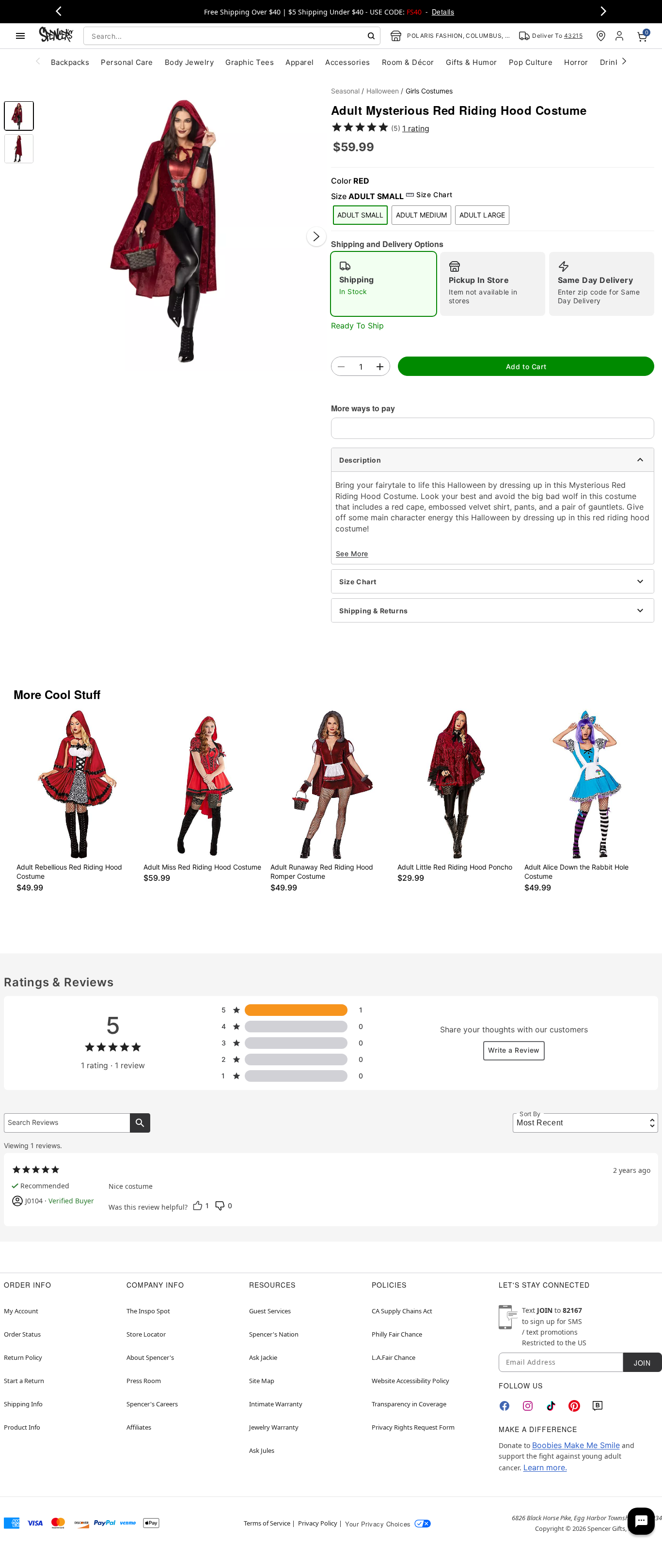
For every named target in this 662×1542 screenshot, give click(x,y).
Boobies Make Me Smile (576, 1445)
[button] (182, 226)
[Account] (620, 36)
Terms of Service (267, 1523)
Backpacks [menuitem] (70, 62)
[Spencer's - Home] (56, 36)
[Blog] (597, 1406)
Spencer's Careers (152, 1404)
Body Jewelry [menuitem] (189, 62)
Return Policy (23, 1357)
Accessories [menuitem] (347, 62)
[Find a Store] (601, 36)
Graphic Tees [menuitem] (249, 62)
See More (352, 553)
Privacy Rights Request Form (413, 1427)
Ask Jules (261, 1450)
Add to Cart (526, 366)
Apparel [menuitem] (299, 62)
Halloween (382, 91)
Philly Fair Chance (397, 1334)
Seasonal (345, 91)
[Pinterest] (574, 1406)
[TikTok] (551, 1406)
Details (443, 11)
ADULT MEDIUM (421, 215)
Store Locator (146, 1334)
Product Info (22, 1427)
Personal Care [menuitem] (127, 62)
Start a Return (24, 1380)
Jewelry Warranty (274, 1427)
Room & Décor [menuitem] (408, 62)
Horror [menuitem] (576, 62)
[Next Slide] (316, 236)
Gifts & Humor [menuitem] (471, 62)
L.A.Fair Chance (393, 1357)
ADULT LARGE (482, 215)
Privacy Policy (317, 1523)
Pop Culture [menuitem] (530, 62)
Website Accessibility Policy (410, 1380)
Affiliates (138, 1427)
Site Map (261, 1380)
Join (642, 1363)
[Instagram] (528, 1406)
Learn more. (545, 1467)
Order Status (22, 1334)
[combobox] (232, 36)
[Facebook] (504, 1406)
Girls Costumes (429, 91)
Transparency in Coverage (409, 1404)
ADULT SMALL (360, 215)
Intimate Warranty (275, 1404)
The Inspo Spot (148, 1311)
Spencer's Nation (274, 1334)
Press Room (143, 1380)
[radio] (383, 284)
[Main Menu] (20, 36)
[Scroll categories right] (624, 60)
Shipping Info (23, 1404)
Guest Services (270, 1311)
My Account (21, 1311)
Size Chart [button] (434, 194)
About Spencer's (150, 1357)
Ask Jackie (263, 1357)
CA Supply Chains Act (402, 1311)
